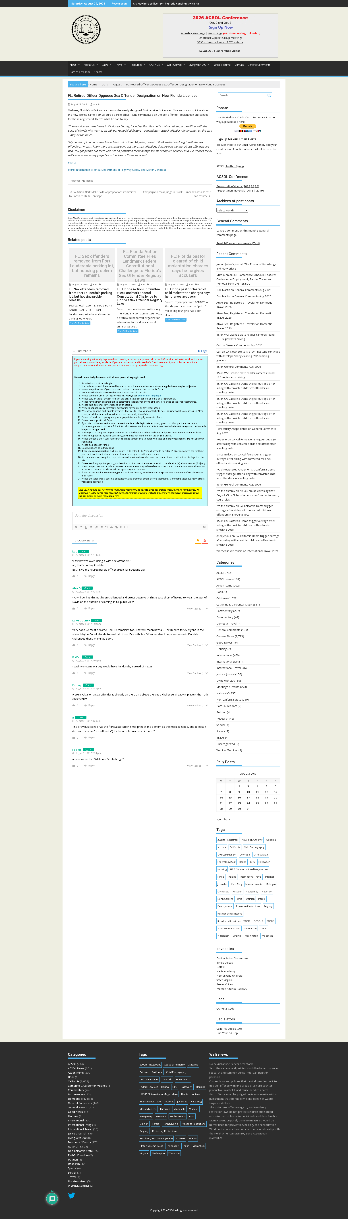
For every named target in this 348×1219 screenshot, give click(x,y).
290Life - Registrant (228, 839)
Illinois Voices (224, 962)
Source (72, 162)
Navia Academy (225, 971)
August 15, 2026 (79, 284)
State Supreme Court (229, 928)
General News (225, 636)
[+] (126, 527)
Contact (239, 64)
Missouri (237, 891)
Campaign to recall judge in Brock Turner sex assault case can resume (177, 194)
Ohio (239, 898)
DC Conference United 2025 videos (220, 42)
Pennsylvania (225, 906)
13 (275, 792)
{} (121, 527)
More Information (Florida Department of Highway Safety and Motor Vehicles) (117, 169)
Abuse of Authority (252, 839)
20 (275, 797)
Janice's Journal (222, 64)
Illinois (221, 876)
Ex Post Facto (261, 854)
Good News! (224, 642)
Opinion (250, 898)
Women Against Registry (231, 988)
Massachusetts (253, 884)
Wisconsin (267, 935)
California (222, 598)
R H (95, 284)
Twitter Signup (234, 166)
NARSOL (221, 967)
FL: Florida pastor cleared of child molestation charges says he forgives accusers (188, 266)
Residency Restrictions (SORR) (234, 921)
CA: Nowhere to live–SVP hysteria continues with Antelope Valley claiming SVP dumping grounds (248, 356)
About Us (89, 64)
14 (221, 797)
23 (239, 803)
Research (222, 718)
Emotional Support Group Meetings (220, 37)
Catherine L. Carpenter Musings (236, 604)
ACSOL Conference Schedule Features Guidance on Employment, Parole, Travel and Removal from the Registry (246, 279)
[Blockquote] (106, 527)
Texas (263, 928)
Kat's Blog (236, 884)
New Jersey (252, 891)
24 (248, 803)
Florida (89, 180)
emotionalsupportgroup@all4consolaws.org (140, 365)
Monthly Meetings (193, 33)
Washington (251, 935)
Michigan (271, 884)
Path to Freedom (80, 72)
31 (248, 808)
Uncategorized (225, 744)
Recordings (215, 33)
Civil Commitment (227, 854)
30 (239, 808)
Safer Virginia (224, 980)
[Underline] (86, 527)
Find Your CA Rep (227, 1033)
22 (230, 803)
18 (257, 797)
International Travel (228, 668)
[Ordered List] (96, 527)
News (73, 64)
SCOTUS (258, 921)
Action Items (224, 585)
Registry (268, 906)
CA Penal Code (225, 1008)
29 (230, 808)
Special (220, 725)
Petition (221, 712)
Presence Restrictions (248, 906)
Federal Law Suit (226, 861)
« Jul (218, 819)
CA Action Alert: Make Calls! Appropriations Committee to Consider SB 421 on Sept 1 (102, 194)
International (224, 655)
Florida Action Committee (232, 958)
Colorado (245, 854)
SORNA (270, 921)
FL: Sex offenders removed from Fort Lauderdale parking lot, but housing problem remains (92, 266)
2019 (259, 190)
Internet (269, 876)
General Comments (259, 64)
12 (266, 792)
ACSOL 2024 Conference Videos (220, 50)
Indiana (232, 876)
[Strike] (91, 527)
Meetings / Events (227, 687)
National (75, 180)
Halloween (264, 861)
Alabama (271, 839)
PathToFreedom (226, 706)
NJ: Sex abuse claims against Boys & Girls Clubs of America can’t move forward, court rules (247, 495)
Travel (119, 64)
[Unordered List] (101, 527)
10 (248, 792)
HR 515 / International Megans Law (249, 869)
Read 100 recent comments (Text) (238, 243)
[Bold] (75, 527)
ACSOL (220, 573)
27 (275, 803)
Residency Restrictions (230, 913)
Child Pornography (254, 847)
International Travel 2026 (263, 551)
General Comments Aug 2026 (253, 290)
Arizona (222, 847)
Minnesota (223, 891)
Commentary (224, 611)
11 (257, 792)
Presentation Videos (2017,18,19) (237, 186)
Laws (105, 64)
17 (150, 284)
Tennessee (250, 928)
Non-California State (79, 323)
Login (204, 351)
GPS (252, 861)
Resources (136, 64)
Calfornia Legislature (229, 1028)
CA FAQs (154, 64)
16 (239, 797)
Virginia (237, 935)
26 (266, 803)
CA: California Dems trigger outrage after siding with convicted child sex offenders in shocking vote (245, 388)
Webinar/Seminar (227, 750)
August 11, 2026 (127, 284)
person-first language (149, 395)
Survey (220, 731)
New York (267, 891)
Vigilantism (223, 935)
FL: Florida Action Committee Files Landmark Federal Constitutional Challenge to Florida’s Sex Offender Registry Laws (140, 266)
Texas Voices (224, 984)
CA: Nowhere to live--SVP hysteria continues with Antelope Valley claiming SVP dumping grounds (194, 3)
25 (257, 803)
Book (219, 592)
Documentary (224, 617)
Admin (96, 104)
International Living (228, 661)
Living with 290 (197, 64)
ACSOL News (224, 579)
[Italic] (81, 527)
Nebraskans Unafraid (229, 975)
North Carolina (225, 898)
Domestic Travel (226, 623)
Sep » (226, 819)
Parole (262, 898)
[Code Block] (111, 527)
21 (221, 803)
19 (266, 797)
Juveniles (222, 884)
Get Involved (174, 64)
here (242, 121)
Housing (221, 649)
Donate (98, 72)
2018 (250, 190)
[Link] (116, 527)
